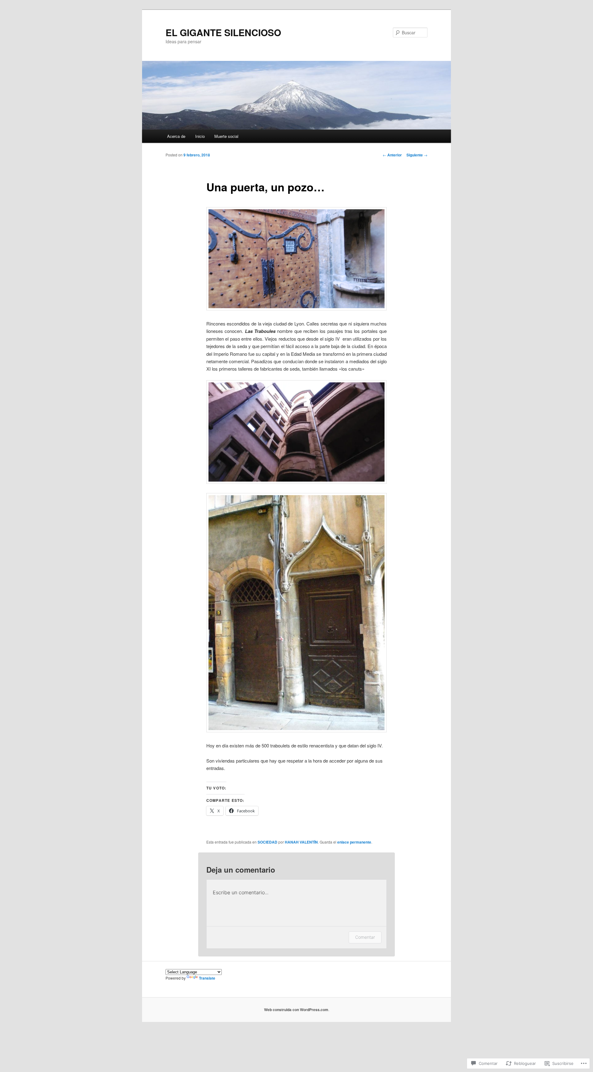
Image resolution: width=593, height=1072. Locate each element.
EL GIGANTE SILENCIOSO (223, 32)
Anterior (392, 155)
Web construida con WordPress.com (296, 1009)
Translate (207, 978)
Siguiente (416, 155)
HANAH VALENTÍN (301, 842)
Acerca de (176, 136)
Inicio (200, 136)
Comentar (365, 937)
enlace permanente (354, 842)
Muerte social (226, 136)
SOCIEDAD (267, 842)
